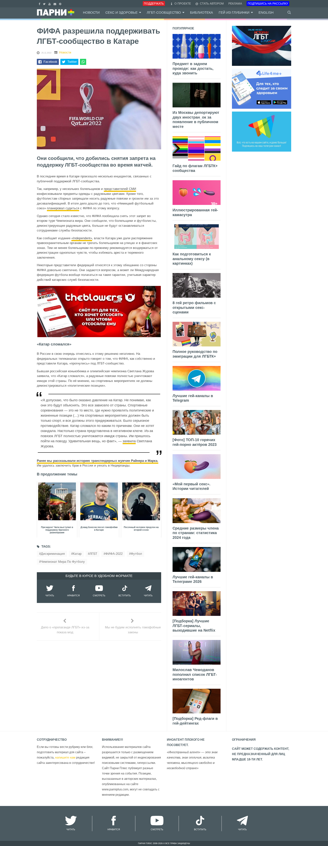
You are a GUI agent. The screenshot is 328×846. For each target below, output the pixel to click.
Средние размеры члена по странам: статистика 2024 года (196, 533)
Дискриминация (53, 554)
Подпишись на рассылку (268, 3)
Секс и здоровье (121, 12)
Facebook (50, 62)
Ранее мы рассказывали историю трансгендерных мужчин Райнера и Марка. (97, 461)
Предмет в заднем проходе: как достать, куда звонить (193, 68)
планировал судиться (63, 208)
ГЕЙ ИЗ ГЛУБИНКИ (234, 12)
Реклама (235, 3)
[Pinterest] (60, 3)
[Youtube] (50, 3)
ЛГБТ (93, 554)
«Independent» (81, 238)
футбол (136, 554)
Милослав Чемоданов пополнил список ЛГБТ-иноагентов (195, 674)
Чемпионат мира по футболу (63, 561)
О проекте (182, 3)
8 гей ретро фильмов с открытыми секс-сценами (194, 307)
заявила (129, 441)
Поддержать (154, 3)
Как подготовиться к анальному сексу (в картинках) (192, 258)
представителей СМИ (120, 189)
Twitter (72, 62)
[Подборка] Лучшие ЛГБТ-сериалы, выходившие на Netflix (194, 625)
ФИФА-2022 (114, 554)
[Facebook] (40, 3)
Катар (77, 554)
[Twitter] (45, 3)
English (266, 12)
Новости (91, 12)
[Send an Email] (55, 3)
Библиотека (201, 12)
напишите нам (65, 757)
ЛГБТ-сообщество (164, 12)
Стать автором (211, 3)
